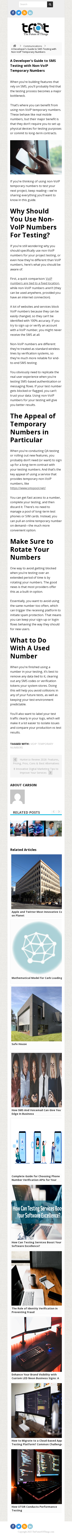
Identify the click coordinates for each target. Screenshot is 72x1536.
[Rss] (24, 12)
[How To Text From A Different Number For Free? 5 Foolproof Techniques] (54, 829)
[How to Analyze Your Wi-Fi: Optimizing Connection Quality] (36, 829)
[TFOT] (36, 28)
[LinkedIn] (30, 12)
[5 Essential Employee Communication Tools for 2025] (18, 829)
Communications (32, 46)
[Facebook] (13, 12)
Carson (30, 785)
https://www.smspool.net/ (28, 488)
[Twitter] (19, 12)
